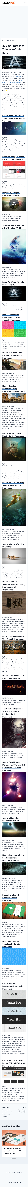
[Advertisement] (14, 21)
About (13, 1172)
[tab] (12, 1158)
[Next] (24, 1143)
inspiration (18, 76)
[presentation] (14, 1138)
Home (8, 1172)
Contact (19, 1172)
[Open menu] (24, 3)
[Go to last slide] (4, 1143)
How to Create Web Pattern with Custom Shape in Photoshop (7, 1112)
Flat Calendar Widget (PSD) (22, 1110)
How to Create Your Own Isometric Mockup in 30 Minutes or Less (12, 1151)
